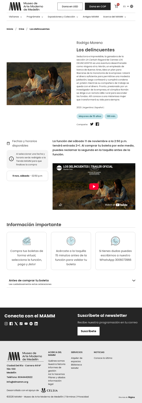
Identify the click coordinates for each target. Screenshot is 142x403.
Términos (70, 396)
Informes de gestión (54, 369)
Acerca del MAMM (113, 16)
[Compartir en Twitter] (91, 124)
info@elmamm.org (17, 381)
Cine (21, 29)
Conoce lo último (103, 358)
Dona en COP (97, 6)
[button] (126, 6)
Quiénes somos (56, 360)
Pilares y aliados (56, 377)
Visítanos (14, 16)
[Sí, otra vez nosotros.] (127, 396)
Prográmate (33, 16)
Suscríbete (88, 331)
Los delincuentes (40, 29)
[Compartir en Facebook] (97, 124)
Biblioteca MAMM (76, 366)
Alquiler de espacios (76, 359)
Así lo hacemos (56, 374)
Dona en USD (70, 6)
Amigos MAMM (91, 16)
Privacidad (83, 396)
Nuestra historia (56, 364)
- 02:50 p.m (27, 175)
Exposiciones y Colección (61, 16)
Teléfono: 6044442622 (19, 377)
